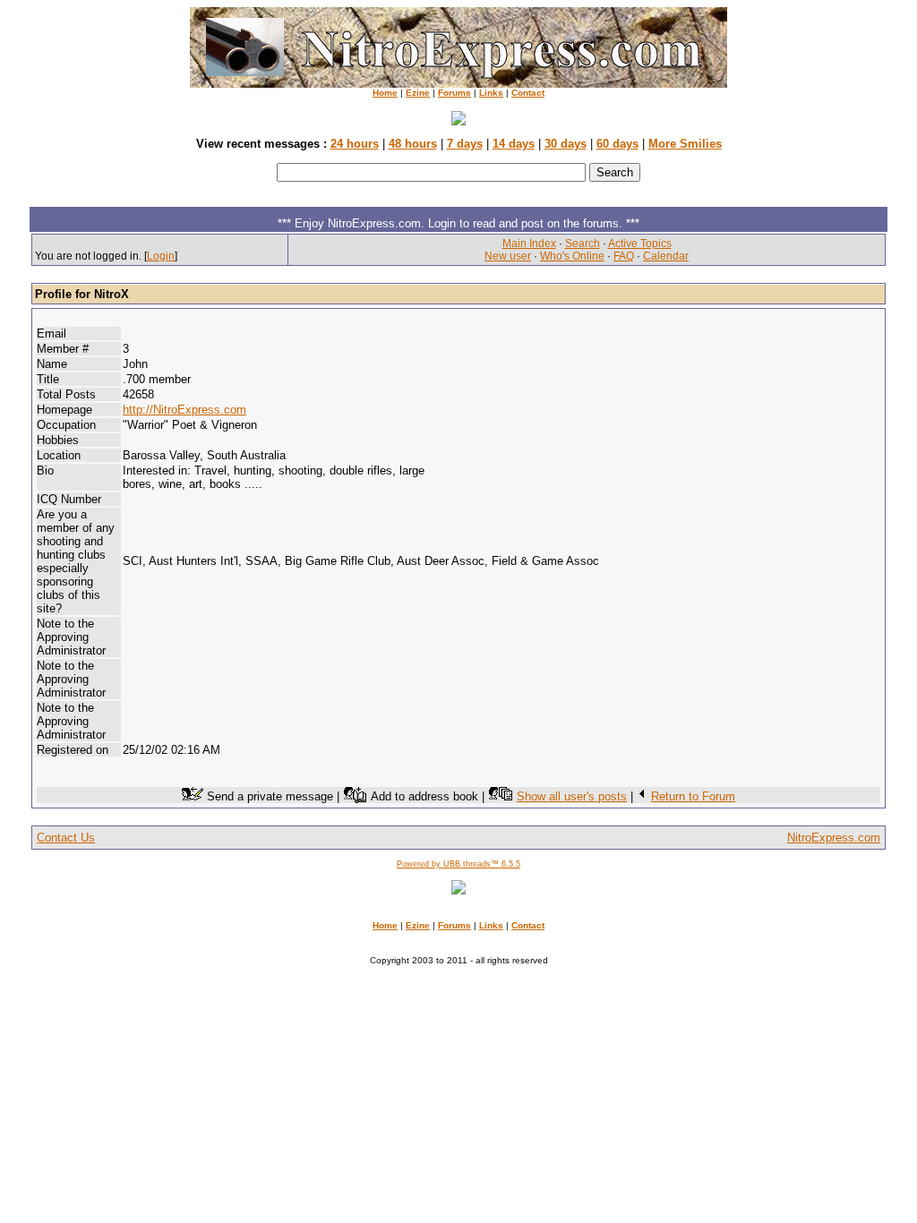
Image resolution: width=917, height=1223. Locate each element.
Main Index (529, 243)
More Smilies (685, 143)
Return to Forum (693, 796)
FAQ (623, 256)
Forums (454, 93)
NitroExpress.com (833, 837)
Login (161, 256)
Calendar (666, 256)
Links (491, 93)
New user (507, 256)
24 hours (354, 143)
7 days (465, 143)
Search (582, 243)
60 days (617, 143)
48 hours (413, 143)
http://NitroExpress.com (184, 409)
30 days (565, 143)
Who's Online (572, 256)
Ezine (418, 93)
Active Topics (640, 243)
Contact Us (66, 837)
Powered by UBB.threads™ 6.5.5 (458, 864)
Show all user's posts (572, 796)
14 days (514, 143)
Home (385, 93)
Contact (527, 93)
